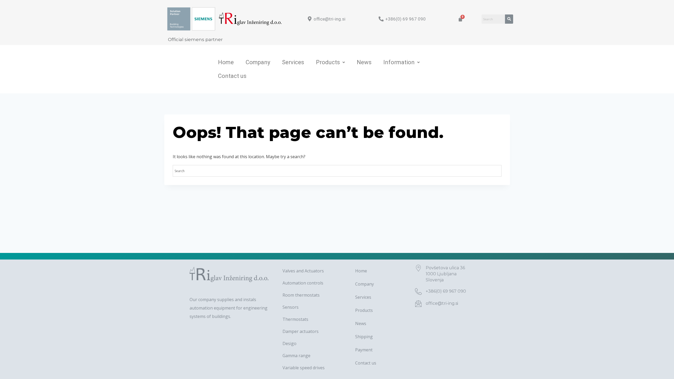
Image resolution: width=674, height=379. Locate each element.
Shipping (364, 337)
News (364, 62)
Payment (364, 350)
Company (258, 62)
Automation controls (303, 283)
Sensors (291, 307)
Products (328, 62)
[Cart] (460, 19)
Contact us (232, 76)
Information (399, 62)
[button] (330, 62)
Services (293, 62)
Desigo (289, 343)
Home (226, 62)
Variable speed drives (304, 368)
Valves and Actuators (303, 271)
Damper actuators (301, 331)
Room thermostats (301, 295)
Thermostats (295, 319)
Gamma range (296, 355)
